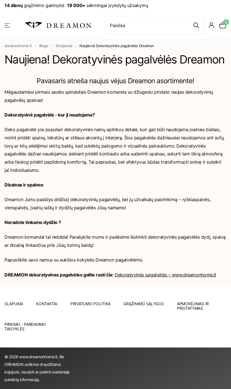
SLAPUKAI (14, 303)
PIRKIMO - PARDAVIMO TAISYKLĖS (25, 326)
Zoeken (196, 25)
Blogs (43, 45)
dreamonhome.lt (18, 45)
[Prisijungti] (212, 25)
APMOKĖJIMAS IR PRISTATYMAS (193, 306)
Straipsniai (63, 45)
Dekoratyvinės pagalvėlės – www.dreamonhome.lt (165, 275)
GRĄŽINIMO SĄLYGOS (143, 303)
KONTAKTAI (46, 303)
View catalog (8, 25)
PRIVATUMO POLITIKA (90, 303)
